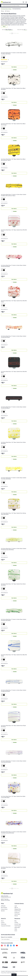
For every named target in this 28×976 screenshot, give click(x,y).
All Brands (3, 905)
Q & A (16, 930)
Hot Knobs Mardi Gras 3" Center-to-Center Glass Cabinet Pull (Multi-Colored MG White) (13, 832)
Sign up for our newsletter (6, 937)
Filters (4, 26)
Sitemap (13, 972)
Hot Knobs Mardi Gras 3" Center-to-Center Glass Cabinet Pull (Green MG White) (13, 620)
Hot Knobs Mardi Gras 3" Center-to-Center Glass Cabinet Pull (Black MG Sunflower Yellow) (13, 195)
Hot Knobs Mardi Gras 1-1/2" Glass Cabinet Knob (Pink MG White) (14, 230)
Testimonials (3, 924)
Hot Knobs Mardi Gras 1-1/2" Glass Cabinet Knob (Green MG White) (13, 584)
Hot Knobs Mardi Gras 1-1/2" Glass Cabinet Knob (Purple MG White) (13, 726)
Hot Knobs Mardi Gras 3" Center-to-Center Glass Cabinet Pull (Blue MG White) (13, 691)
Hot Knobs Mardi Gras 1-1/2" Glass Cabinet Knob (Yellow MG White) (13, 443)
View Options (14, 66)
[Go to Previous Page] (10, 33)
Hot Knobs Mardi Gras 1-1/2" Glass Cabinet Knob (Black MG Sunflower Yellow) (13, 160)
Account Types (18, 924)
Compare (15, 69)
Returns (16, 915)
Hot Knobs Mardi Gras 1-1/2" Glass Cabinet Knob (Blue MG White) (14, 655)
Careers (2, 922)
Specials (3, 910)
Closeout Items (4, 909)
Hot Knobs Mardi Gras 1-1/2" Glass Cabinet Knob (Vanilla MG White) (13, 868)
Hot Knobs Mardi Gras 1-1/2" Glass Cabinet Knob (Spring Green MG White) (13, 514)
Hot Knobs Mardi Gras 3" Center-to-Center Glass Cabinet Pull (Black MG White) (13, 53)
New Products (4, 907)
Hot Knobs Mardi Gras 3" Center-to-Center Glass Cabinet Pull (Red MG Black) (13, 407)
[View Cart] (23, 2)
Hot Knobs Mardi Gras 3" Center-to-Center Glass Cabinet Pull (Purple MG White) (13, 761)
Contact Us (17, 912)
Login (16, 905)
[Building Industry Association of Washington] (5, 967)
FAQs (16, 929)
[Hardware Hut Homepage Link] (6, 2)
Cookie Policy (9, 972)
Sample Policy (17, 910)
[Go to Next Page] (18, 33)
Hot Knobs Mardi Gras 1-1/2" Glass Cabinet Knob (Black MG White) (13, 89)
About (2, 920)
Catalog (16, 922)
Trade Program (18, 925)
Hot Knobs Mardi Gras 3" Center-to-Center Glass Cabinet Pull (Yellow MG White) (13, 478)
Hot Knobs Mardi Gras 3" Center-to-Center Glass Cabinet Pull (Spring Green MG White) (13, 549)
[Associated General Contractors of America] (23, 962)
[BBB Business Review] (5, 962)
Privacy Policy (3, 972)
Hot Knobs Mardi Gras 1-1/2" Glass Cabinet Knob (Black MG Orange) (13, 124)
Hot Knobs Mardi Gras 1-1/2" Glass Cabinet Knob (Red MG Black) (14, 372)
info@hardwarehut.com (6, 897)
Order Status (17, 914)
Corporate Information (5, 925)
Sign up (23, 939)
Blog (15, 920)
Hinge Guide (17, 927)
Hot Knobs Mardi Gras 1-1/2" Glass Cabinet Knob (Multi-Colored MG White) (13, 797)
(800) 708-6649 (4, 895)
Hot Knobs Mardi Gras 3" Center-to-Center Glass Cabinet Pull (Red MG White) (13, 337)
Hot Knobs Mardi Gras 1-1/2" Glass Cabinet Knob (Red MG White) (14, 301)
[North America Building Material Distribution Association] (14, 962)
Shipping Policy (18, 909)
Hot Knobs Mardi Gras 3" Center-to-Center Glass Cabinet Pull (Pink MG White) (13, 266)
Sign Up (16, 907)
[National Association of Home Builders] (14, 967)
